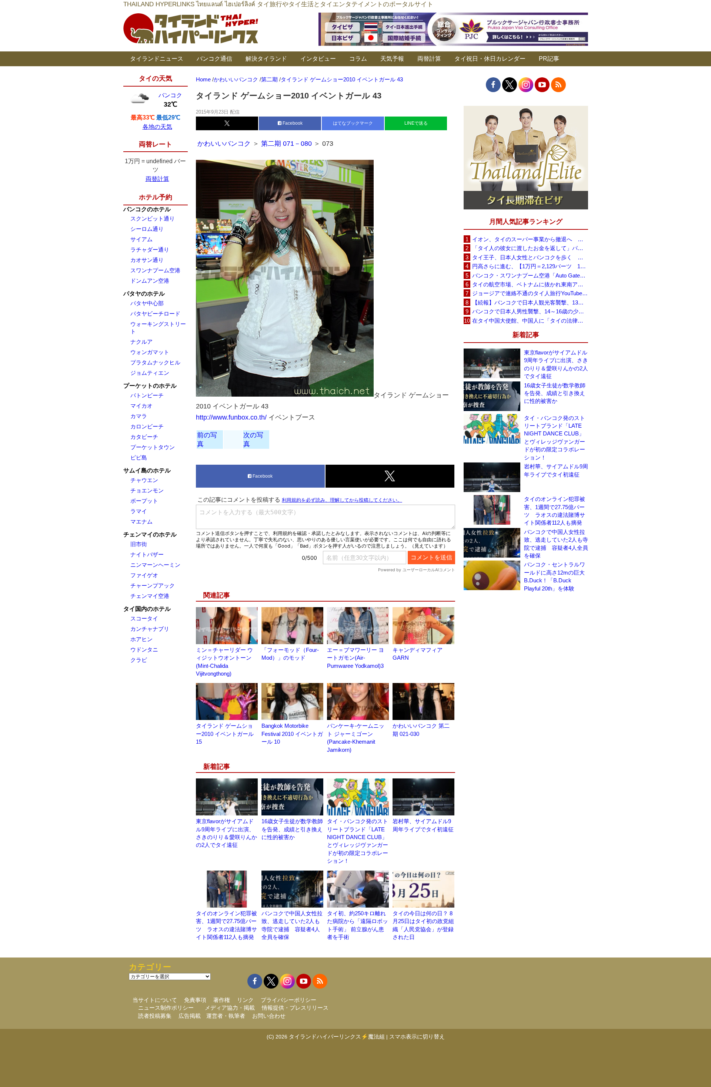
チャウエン (144, 480)
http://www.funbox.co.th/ (231, 417)
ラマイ (138, 511)
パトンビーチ (147, 395)
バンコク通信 (214, 58)
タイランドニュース (156, 58)
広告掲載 (189, 1016)
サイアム (141, 239)
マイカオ (141, 406)
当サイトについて (155, 1000)
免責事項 (195, 1000)
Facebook (292, 123)
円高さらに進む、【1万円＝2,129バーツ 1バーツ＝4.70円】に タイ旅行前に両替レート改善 (530, 266)
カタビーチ (144, 437)
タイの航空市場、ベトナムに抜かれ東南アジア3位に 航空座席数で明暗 (530, 284)
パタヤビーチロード (155, 313)
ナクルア (141, 342)
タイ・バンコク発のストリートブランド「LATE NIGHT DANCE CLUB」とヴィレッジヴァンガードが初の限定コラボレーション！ (554, 438)
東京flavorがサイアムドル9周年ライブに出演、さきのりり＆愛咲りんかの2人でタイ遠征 (556, 364)
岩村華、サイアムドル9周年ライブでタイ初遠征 (556, 470)
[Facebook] (493, 84)
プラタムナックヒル (155, 362)
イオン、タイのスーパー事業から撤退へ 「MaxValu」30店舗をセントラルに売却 (530, 239)
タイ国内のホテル (147, 609)
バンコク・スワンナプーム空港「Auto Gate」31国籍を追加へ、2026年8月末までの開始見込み (530, 275)
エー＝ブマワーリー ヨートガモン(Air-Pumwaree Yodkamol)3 (355, 658)
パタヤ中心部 (147, 303)
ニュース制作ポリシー (166, 1007)
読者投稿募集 (154, 1016)
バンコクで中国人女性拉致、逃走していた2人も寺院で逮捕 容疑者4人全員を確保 (556, 544)
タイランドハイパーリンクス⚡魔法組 (337, 1036)
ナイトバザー (147, 554)
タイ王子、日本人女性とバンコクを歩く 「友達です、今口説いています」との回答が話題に (530, 257)
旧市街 (138, 544)
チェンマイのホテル (150, 534)
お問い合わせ (269, 1016)
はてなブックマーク (353, 123)
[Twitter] (509, 84)
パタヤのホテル (144, 293)
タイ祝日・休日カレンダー (489, 58)
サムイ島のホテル (147, 470)
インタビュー (318, 58)
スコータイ (144, 618)
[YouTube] (542, 84)
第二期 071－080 (287, 143)
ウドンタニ (144, 649)
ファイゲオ (144, 575)
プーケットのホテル (150, 386)
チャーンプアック (152, 585)
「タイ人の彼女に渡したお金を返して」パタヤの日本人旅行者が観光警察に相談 (530, 248)
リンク (245, 1000)
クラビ (138, 660)
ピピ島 (138, 457)
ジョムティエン (149, 373)
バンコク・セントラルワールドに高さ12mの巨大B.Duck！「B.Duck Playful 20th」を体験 (554, 576)
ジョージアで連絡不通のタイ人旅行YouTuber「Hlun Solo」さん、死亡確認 (530, 293)
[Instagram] (525, 84)
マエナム (141, 521)
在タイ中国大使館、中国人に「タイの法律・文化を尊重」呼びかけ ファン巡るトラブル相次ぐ (530, 320)
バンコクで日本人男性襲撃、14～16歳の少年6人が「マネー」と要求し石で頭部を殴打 (530, 311)
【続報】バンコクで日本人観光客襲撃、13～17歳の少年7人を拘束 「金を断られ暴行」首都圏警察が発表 (530, 302)
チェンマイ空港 (149, 596)
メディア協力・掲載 (230, 1007)
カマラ (138, 416)
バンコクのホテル (147, 209)
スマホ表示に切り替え (417, 1036)
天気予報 (392, 58)
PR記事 (549, 58)
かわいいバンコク (225, 143)
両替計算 (429, 58)
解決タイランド (266, 58)
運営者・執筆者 (225, 1016)
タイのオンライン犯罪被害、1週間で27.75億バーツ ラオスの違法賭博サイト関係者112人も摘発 (554, 511)
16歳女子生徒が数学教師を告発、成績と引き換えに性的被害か (292, 829)
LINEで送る (416, 123)
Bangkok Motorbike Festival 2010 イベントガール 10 (292, 734)
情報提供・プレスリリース (295, 1007)
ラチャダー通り (149, 249)
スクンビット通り (152, 218)
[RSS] (558, 84)
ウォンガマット (149, 352)
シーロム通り (147, 229)
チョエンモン (147, 490)
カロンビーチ (147, 426)
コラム (358, 58)
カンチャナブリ (149, 629)
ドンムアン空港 (149, 280)
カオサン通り (147, 260)
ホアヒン (141, 639)
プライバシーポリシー (288, 1000)
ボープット (144, 501)
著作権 (221, 1000)
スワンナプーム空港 (155, 270)
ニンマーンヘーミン (155, 565)
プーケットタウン (152, 447)
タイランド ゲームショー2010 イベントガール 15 (225, 734)
